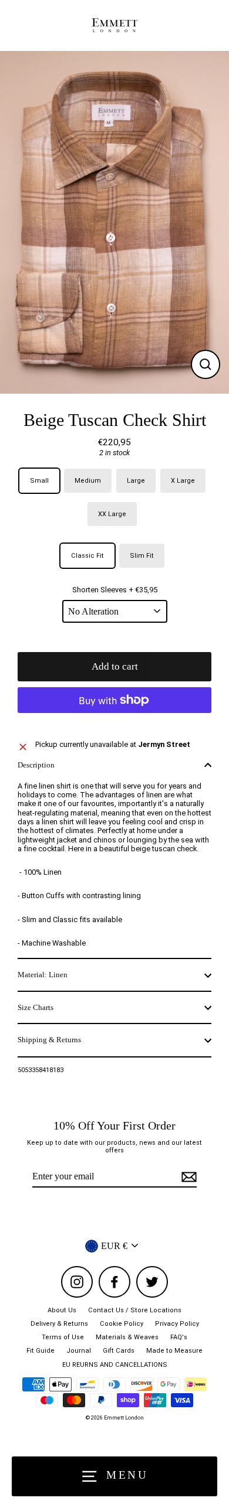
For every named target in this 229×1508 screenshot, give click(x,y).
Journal (78, 1351)
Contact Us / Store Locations (134, 1310)
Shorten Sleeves (114, 589)
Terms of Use (63, 1337)
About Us (62, 1310)
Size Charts (35, 1008)
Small (39, 481)
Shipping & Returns (49, 1040)
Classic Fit (87, 555)
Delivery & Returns (59, 1324)
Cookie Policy (121, 1324)
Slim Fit (142, 555)
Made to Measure (174, 1351)
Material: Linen (43, 975)
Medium (88, 481)
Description (36, 765)
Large (136, 481)
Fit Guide (40, 1351)
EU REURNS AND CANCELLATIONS (114, 1365)
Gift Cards (118, 1351)
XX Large (112, 514)
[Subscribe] (187, 1177)
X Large (183, 481)
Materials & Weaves (127, 1337)
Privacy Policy (177, 1324)
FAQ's (178, 1337)
